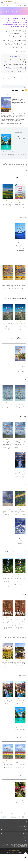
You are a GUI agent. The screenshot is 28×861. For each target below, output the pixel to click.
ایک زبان (20, 79)
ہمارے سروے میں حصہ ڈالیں (20, 840)
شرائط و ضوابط (24, 813)
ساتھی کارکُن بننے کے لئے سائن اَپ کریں (17, 837)
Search (18, 2)
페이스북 (25, 817)
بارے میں (25, 833)
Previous (26, 94)
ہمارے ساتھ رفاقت (22, 829)
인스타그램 (19, 817)
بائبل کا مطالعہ (23, 826)
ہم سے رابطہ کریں (3, 813)
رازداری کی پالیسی (17, 813)
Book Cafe (14, 817)
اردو (3, 817)
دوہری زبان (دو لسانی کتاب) (7, 78)
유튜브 (23, 817)
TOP (25, 857)
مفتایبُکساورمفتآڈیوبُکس (21, 821)
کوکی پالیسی (10, 813)
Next (24, 94)
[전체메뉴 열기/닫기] (2, 2)
